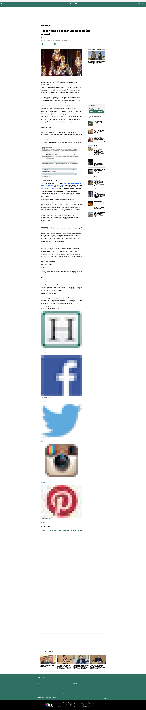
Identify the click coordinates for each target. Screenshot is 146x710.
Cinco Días (75, 705)
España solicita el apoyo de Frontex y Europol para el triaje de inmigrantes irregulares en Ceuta (99, 214)
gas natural (66, 530)
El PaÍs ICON (75, 706)
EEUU (114, 0)
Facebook (43, 401)
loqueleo (85, 706)
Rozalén (82, 0)
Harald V (73, 0)
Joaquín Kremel (92, 0)
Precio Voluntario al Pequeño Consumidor (50, 188)
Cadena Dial (79, 705)
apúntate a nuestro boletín (96, 111)
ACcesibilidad (75, 686)
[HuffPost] (42, 677)
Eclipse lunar (87, 0)
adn (89, 703)
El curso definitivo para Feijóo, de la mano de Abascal (99, 131)
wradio (71, 705)
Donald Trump (68, 0)
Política (46, 26)
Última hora (139, 3)
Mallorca (107, 0)
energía (49, 530)
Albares (43, 0)
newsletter (40, 685)
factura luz (73, 530)
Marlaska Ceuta (37, 0)
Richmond (59, 706)
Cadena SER (81, 703)
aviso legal (75, 683)
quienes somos (40, 681)
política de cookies (76, 681)
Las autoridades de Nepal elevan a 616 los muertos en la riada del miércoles (99, 123)
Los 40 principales (65, 703)
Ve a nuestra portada (45, 352)
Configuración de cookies (78, 680)
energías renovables (57, 530)
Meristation (90, 706)
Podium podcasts (70, 706)
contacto (40, 683)
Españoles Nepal (56, 0)
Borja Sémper (50, 0)
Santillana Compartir (77, 703)
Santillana (71, 703)
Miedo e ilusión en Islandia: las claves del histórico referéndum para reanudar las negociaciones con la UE (99, 139)
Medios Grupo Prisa (50, 706)
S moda (80, 706)
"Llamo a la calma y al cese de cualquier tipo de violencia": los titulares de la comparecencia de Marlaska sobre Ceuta (97, 667)
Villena (103, 0)
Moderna (65, 706)
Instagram (43, 482)
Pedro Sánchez (98, 0)
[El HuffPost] (73, 3)
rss (38, 686)
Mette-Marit (78, 0)
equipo (39, 680)
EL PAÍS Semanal (84, 705)
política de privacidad (77, 685)
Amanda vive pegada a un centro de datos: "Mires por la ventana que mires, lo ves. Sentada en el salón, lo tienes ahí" (99, 162)
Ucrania (111, 0)
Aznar (46, 0)
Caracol (93, 703)
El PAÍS (60, 703)
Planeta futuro (88, 705)
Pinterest (43, 522)
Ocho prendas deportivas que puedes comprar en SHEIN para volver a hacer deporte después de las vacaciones (96, 63)
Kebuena (92, 705)
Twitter (42, 441)
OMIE (52, 84)
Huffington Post (61, 705)
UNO (67, 705)
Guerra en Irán (63, 0)
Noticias (44, 530)
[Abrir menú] (1, 3)
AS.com (85, 703)
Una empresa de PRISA (50, 704)
